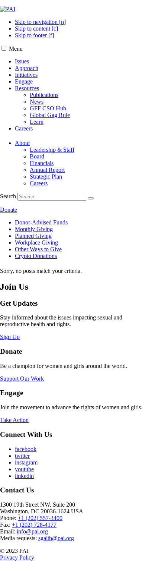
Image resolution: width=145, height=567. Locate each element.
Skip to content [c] (36, 28)
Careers (24, 128)
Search (8, 196)
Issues (22, 61)
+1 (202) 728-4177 (34, 525)
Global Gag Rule (50, 115)
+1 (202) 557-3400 (40, 518)
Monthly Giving (34, 229)
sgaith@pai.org (56, 538)
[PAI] (7, 9)
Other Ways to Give (38, 249)
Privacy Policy (17, 557)
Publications (44, 95)
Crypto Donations (36, 256)
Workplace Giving (36, 242)
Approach (26, 68)
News (37, 101)
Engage (24, 81)
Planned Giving (33, 236)
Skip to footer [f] (34, 35)
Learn (37, 122)
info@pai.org (32, 531)
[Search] (91, 198)
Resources (27, 88)
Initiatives (26, 75)
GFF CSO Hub (48, 108)
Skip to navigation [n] (40, 22)
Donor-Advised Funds (41, 222)
